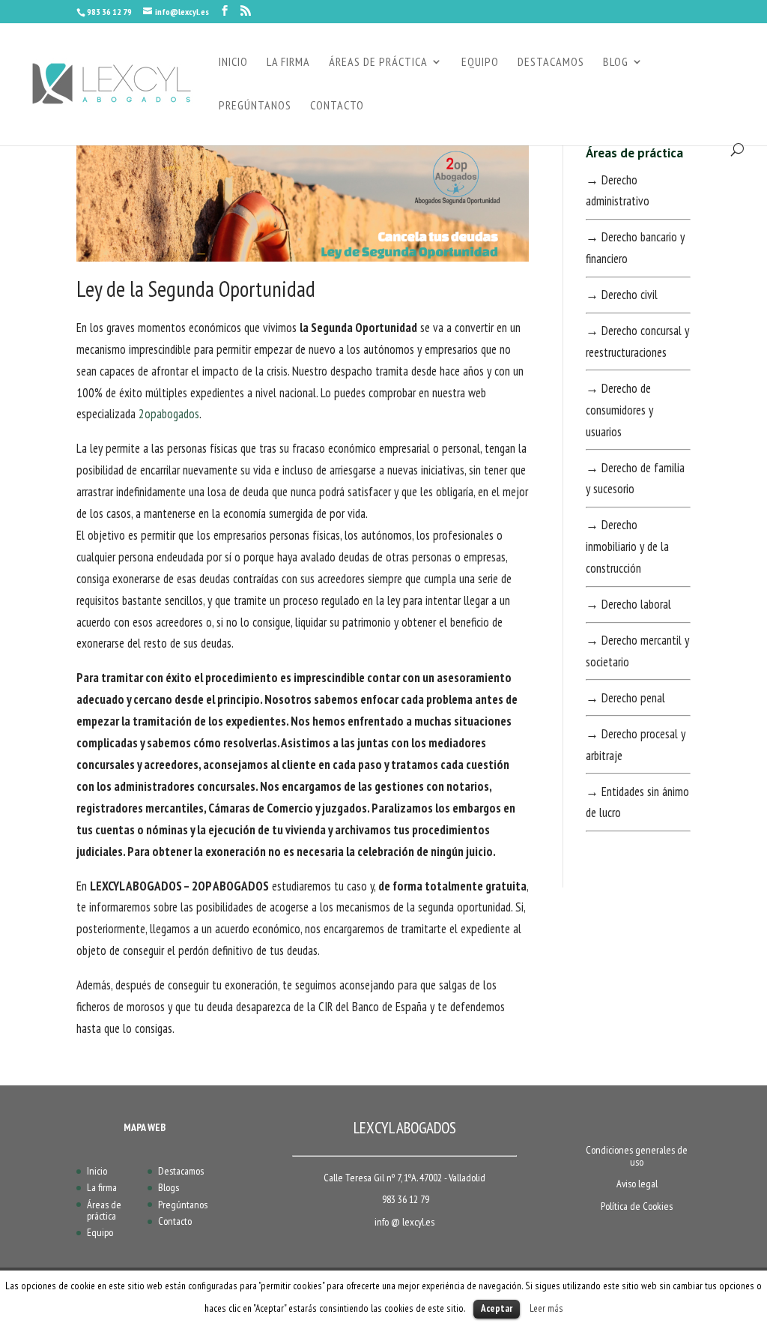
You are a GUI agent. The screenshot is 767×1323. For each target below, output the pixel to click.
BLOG (615, 62)
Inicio (97, 1171)
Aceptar (496, 1308)
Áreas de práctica (104, 1210)
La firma (102, 1187)
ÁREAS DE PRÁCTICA (378, 62)
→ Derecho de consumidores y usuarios (619, 410)
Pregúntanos (182, 1204)
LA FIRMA (288, 62)
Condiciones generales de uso (637, 1155)
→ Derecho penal (625, 698)
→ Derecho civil (622, 294)
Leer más (546, 1308)
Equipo (100, 1232)
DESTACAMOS (551, 62)
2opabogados (169, 414)
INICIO (233, 62)
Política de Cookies (637, 1206)
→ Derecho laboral (628, 604)
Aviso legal (637, 1183)
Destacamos (181, 1171)
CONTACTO (337, 106)
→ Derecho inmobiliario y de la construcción (627, 546)
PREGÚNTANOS (255, 106)
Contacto (175, 1221)
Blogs (168, 1187)
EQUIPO (480, 62)
